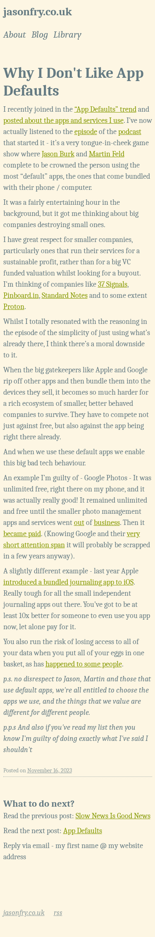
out (79, 522)
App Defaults (82, 831)
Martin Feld (106, 154)
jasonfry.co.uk (37, 11)
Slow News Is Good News (113, 816)
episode (85, 131)
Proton (13, 306)
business (107, 522)
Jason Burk (58, 154)
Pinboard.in (21, 295)
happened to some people (83, 664)
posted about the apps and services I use (63, 120)
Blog (39, 34)
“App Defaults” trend (105, 109)
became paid (22, 534)
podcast (129, 131)
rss (58, 912)
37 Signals (112, 284)
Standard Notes (65, 295)
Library (67, 34)
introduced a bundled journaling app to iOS (68, 582)
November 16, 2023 (49, 770)
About (14, 34)
